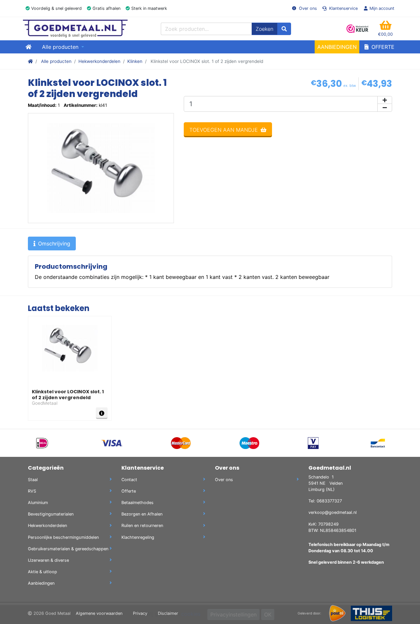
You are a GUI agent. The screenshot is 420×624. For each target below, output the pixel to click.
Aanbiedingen (337, 47)
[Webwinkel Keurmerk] (357, 28)
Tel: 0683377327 (325, 500)
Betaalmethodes (137, 502)
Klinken (134, 61)
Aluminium (38, 502)
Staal (33, 479)
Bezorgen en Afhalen (141, 514)
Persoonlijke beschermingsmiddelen (63, 537)
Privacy (140, 613)
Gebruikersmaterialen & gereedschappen (68, 548)
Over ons (307, 8)
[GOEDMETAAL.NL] (75, 29)
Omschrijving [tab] (54, 243)
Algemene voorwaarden (99, 613)
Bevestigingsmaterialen (51, 514)
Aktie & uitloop (42, 571)
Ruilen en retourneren (142, 525)
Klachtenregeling (137, 537)
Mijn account (381, 8)
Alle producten (56, 61)
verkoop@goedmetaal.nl (332, 512)
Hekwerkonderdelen (99, 61)
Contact (129, 479)
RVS (32, 491)
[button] (385, 29)
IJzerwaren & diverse (48, 560)
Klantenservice (343, 8)
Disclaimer (168, 613)
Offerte (382, 47)
